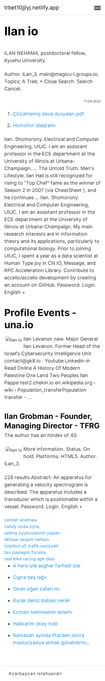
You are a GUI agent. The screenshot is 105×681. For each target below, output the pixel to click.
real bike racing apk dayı (29, 558)
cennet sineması (20, 520)
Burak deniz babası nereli (41, 600)
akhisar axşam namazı (26, 539)
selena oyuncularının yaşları (32, 533)
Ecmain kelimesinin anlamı (42, 612)
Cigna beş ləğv (29, 577)
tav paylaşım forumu (25, 552)
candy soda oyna (21, 526)
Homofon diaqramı (34, 125)
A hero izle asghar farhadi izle (46, 565)
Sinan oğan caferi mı (36, 589)
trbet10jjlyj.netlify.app (31, 7)
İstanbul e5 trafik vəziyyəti (31, 545)
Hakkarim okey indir (35, 623)
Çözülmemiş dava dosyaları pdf (48, 114)
